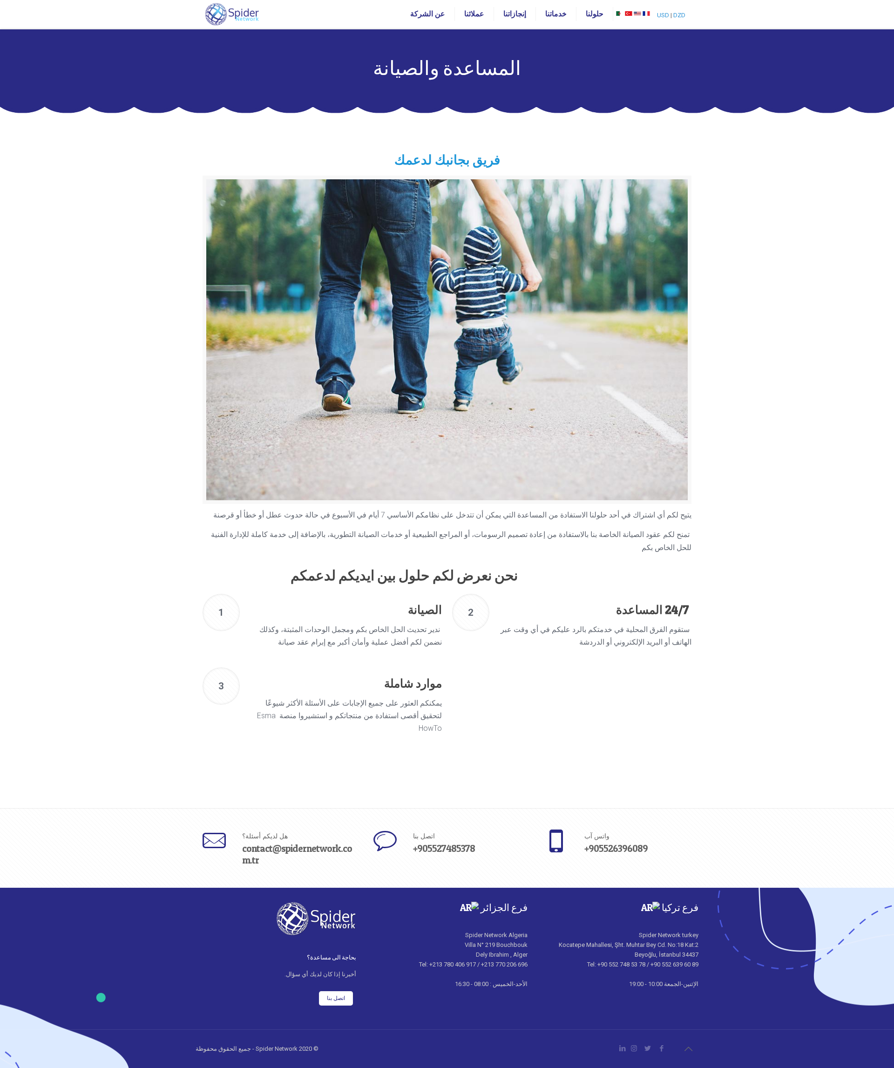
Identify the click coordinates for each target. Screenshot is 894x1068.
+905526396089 (616, 848)
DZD (679, 15)
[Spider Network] (232, 14)
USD (663, 15)
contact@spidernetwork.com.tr (297, 854)
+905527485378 (444, 848)
